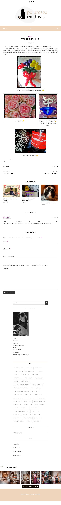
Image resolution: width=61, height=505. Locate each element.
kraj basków (36, 388)
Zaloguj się (16, 444)
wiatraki (17, 418)
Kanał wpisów (16, 448)
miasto (38, 394)
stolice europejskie (21, 408)
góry (35, 374)
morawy (32, 398)
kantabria (25, 381)
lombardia (18, 394)
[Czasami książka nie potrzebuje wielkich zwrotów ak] (15, 477)
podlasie (27, 401)
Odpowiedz (55, 217)
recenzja (39, 404)
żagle (37, 421)
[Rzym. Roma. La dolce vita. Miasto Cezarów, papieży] (25, 477)
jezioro (39, 378)
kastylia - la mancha (21, 384)
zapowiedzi (19, 421)
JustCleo (6, 217)
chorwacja (30, 371)
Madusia (7, 166)
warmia (37, 414)
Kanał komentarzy (18, 451)
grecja (26, 374)
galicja (17, 374)
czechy (41, 371)
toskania (26, 414)
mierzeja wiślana (20, 398)
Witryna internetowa (8, 256)
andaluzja (18, 368)
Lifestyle (30, 36)
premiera (28, 404)
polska (17, 404)
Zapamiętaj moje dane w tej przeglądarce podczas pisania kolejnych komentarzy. (25, 265)
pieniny (17, 401)
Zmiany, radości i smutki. (49, 203)
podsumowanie (39, 401)
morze (42, 398)
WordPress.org (17, 455)
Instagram (37, 494)
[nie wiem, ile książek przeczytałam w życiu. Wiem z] (56, 477)
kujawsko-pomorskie (21, 391)
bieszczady (18, 371)
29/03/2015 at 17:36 (7, 218)
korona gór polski (21, 388)
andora (29, 368)
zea (28, 421)
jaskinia (28, 378)
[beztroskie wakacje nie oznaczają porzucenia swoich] (5, 477)
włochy (27, 418)
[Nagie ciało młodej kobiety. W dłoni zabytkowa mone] (35, 477)
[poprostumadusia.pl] (30, 14)
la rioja (35, 391)
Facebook (32, 494)
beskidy (38, 368)
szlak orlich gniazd (21, 411)
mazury (28, 394)
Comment (5, 268)
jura (16, 381)
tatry (17, 414)
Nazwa (5, 241)
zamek (37, 418)
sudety (34, 408)
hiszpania (18, 378)
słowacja (35, 411)
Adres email (7, 249)
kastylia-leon (37, 384)
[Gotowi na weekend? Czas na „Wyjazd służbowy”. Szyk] (46, 477)
